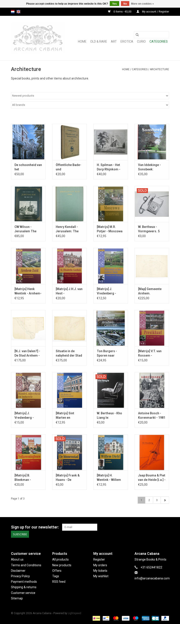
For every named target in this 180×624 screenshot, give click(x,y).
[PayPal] (164, 618)
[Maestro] (135, 618)
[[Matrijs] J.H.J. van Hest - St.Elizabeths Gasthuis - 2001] (69, 266)
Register (99, 559)
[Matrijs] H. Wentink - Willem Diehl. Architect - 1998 (109, 478)
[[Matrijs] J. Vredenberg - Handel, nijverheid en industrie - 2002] (28, 390)
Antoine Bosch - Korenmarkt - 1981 (151, 415)
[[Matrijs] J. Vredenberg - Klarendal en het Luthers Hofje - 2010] (110, 266)
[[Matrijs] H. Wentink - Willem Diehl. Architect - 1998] (110, 452)
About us (17, 559)
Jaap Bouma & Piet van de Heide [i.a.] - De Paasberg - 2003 (152, 478)
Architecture (159, 69)
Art (114, 41)
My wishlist (100, 576)
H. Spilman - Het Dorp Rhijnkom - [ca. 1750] (108, 167)
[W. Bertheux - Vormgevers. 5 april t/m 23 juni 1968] (152, 204)
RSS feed (58, 581)
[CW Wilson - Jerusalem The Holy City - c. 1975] (28, 204)
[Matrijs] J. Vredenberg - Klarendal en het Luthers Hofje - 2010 (108, 291)
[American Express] (145, 618)
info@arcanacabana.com (152, 578)
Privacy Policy (20, 576)
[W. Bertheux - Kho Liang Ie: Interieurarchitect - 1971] (110, 390)
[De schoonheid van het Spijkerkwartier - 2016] (28, 142)
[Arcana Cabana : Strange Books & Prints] (38, 38)
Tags (55, 576)
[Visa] (125, 618)
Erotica (127, 41)
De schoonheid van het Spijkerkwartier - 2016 (28, 167)
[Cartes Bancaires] (155, 618)
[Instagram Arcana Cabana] (165, 527)
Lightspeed (74, 613)
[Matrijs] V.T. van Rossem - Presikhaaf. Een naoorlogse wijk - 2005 (151, 353)
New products (61, 565)
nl (12, 11)
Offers (56, 570)
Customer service (23, 593)
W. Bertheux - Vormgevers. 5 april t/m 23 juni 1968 (149, 229)
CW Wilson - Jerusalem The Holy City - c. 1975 (27, 229)
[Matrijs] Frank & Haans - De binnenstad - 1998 (69, 478)
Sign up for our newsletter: (35, 527)
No (125, 3)
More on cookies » (142, 3)
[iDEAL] (96, 618)
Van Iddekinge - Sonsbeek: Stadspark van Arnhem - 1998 (149, 167)
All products (60, 559)
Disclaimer (18, 570)
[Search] (137, 34)
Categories (158, 41)
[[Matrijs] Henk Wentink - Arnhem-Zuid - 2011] (28, 266)
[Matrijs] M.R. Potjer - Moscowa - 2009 (109, 229)
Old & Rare (98, 41)
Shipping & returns (23, 587)
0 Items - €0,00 (122, 11)
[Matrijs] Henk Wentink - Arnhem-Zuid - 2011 (27, 291)
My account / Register (155, 11)
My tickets (100, 570)
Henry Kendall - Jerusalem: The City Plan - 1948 (67, 229)
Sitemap (17, 598)
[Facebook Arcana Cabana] (157, 527)
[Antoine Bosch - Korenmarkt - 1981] (152, 390)
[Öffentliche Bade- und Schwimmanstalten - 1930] (69, 142)
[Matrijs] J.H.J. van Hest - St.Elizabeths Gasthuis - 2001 (69, 291)
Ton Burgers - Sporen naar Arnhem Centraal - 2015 (110, 353)
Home (82, 41)
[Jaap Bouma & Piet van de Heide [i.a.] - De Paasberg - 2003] (152, 452)
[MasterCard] (115, 618)
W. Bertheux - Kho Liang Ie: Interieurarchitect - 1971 (109, 415)
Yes (114, 3)
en (18, 11)
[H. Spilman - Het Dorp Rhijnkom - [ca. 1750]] (110, 142)
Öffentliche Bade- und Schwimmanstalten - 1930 (69, 167)
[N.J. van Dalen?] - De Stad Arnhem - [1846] (27, 353)
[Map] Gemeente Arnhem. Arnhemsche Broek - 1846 (150, 291)
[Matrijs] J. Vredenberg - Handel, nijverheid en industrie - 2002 (27, 415)
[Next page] (165, 500)
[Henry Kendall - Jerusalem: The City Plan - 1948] (69, 204)
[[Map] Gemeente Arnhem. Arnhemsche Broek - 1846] (152, 266)
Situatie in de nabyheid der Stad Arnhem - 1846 (69, 353)
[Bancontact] (105, 618)
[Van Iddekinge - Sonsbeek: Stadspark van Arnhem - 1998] (152, 142)
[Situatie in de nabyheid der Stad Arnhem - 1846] (69, 328)
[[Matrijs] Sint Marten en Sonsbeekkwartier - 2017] (69, 390)
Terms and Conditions (26, 565)
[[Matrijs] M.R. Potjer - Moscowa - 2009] (110, 204)
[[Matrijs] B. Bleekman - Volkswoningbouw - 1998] (28, 452)
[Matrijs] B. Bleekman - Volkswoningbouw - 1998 (27, 478)
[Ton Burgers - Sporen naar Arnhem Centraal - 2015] (110, 328)
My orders (100, 565)
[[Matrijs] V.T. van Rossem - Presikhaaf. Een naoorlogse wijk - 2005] (152, 328)
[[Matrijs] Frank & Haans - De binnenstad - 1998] (69, 452)
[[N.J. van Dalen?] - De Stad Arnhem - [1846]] (28, 328)
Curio (141, 41)
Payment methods (24, 581)
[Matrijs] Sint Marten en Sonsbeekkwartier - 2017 (69, 415)
